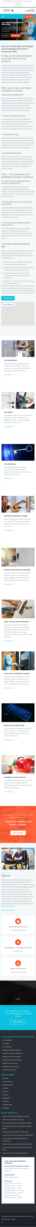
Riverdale (5, 1078)
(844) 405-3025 (30, 11)
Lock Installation (7, 1040)
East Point (6, 1101)
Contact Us (17, 6)
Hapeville (5, 1095)
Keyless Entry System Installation (12, 1053)
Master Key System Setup (10, 1063)
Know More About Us (7, 910)
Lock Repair (6, 1043)
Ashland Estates (7, 1081)
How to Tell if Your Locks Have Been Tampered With (18, 1135)
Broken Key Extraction (9, 1070)
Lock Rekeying (7, 1047)
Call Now (5, 35)
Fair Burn (5, 1088)
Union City (6, 1091)
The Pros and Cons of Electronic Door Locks (15, 1132)
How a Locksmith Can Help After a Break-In (15, 1153)
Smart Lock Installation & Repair (12, 1060)
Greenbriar (6, 1108)
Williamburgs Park (8, 1085)
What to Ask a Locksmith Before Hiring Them (16, 1116)
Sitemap (13, 1219)
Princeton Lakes (7, 1105)
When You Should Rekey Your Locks (13, 1120)
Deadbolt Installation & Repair (11, 1050)
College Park (6, 1098)
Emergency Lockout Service (11, 1066)
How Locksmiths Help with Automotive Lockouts (17, 1123)
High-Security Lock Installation (12, 1057)
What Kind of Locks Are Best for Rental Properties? (18, 1144)
